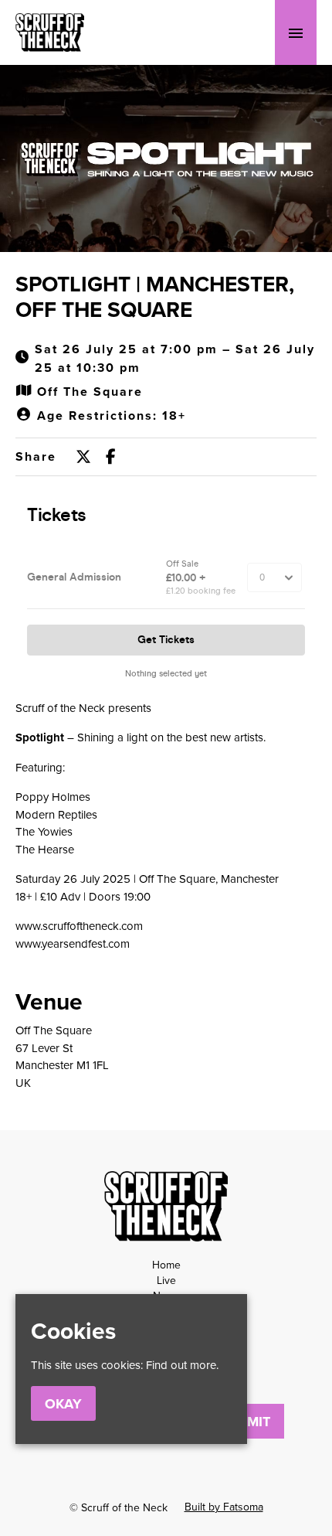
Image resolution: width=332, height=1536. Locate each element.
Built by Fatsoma (224, 1506)
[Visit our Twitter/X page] (83, 457)
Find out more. (182, 1365)
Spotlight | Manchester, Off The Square (154, 296)
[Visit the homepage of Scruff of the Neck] (49, 32)
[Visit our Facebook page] (111, 457)
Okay (63, 1404)
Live (166, 1280)
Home (166, 1264)
